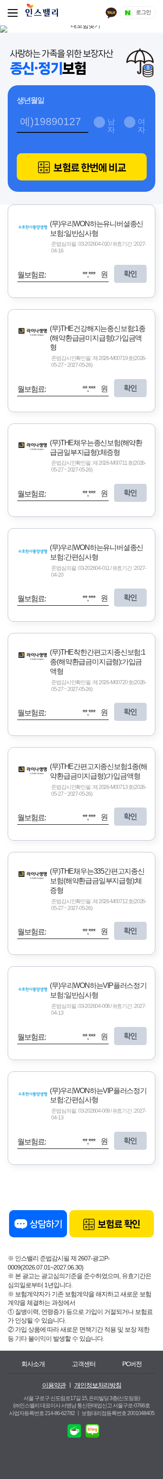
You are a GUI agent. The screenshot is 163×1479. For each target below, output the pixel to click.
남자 (111, 124)
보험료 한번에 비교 (89, 167)
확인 (130, 274)
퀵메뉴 (14, 12)
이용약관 (54, 1385)
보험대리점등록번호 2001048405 (118, 1413)
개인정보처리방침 (97, 1385)
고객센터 (84, 1363)
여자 (141, 124)
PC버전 (132, 1363)
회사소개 (33, 1363)
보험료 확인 (118, 1224)
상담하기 (45, 1224)
